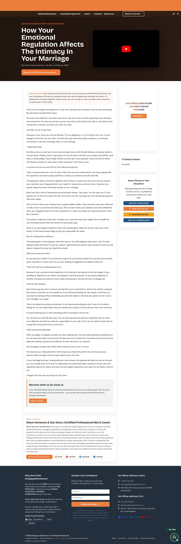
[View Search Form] (174, 14)
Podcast (98, 14)
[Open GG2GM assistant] (174, 537)
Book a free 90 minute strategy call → (40, 72)
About (114, 538)
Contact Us (122, 538)
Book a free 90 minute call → (39, 457)
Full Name (75, 491)
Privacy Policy (133, 538)
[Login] (178, 14)
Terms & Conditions (147, 538)
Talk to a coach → (38, 401)
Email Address (77, 498)
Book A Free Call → (133, 14)
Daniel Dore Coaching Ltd (60, 538)
